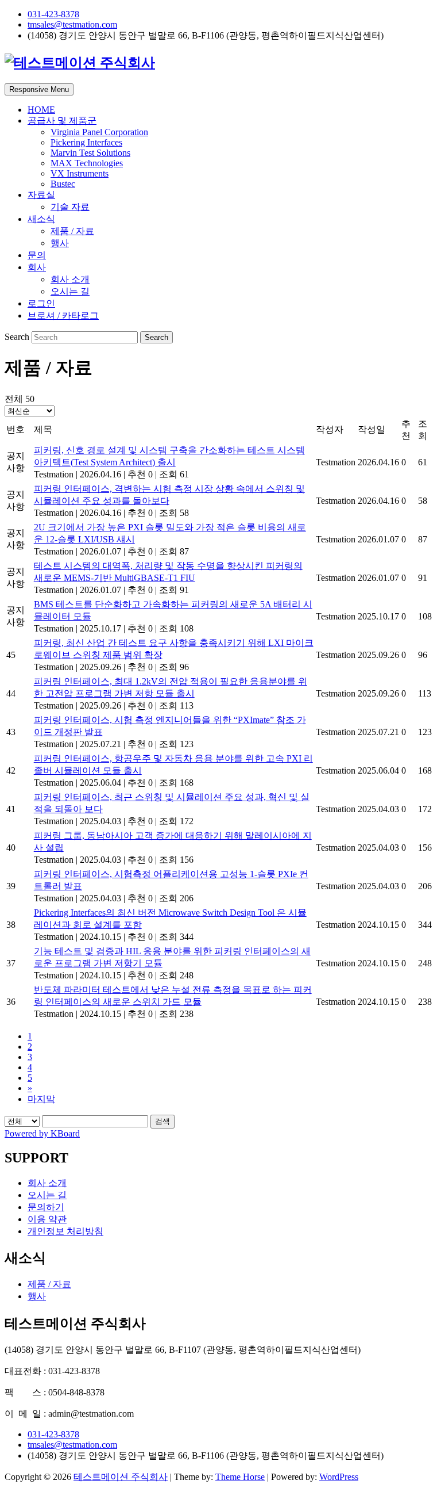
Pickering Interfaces (86, 142)
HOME (41, 109)
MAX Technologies (87, 163)
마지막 (41, 1099)
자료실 (41, 195)
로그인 (41, 303)
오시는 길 (70, 291)
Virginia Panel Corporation (99, 132)
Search (18, 337)
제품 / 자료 (72, 231)
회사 (37, 267)
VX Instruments (80, 173)
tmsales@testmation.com (72, 24)
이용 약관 (47, 1219)
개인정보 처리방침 (65, 1231)
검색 (162, 1121)
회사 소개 (70, 279)
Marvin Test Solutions (90, 153)
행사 (60, 243)
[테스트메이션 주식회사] (80, 62)
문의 (37, 255)
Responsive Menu (39, 89)
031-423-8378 (53, 14)
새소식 (41, 219)
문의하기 (46, 1207)
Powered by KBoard (42, 1133)
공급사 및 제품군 (62, 120)
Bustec (63, 184)
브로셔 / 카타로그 (63, 315)
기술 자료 (70, 207)
